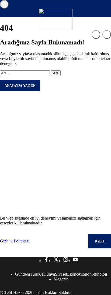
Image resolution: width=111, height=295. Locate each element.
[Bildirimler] (106, 34)
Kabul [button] (99, 241)
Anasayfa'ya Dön (20, 86)
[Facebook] (46, 260)
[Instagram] (65, 260)
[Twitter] (56, 260)
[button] (96, 34)
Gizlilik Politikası (14, 241)
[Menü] (4, 4)
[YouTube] (75, 260)
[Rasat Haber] (55, 28)
